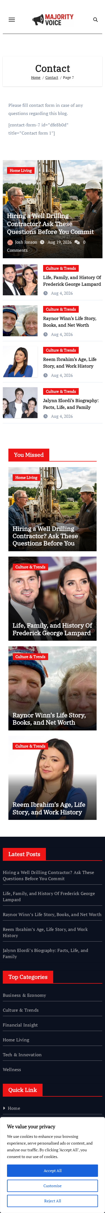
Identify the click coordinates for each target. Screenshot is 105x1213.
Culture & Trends (61, 268)
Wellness (12, 1069)
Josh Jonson (26, 242)
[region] (52, 1165)
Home (14, 1108)
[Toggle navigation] (12, 19)
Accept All (53, 1170)
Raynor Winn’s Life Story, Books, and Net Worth (49, 718)
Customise (52, 1185)
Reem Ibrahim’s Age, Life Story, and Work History (49, 808)
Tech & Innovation (22, 1054)
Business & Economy (24, 995)
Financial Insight (20, 1025)
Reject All (52, 1200)
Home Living (21, 170)
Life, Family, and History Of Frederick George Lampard (52, 629)
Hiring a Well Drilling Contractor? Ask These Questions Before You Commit (50, 223)
